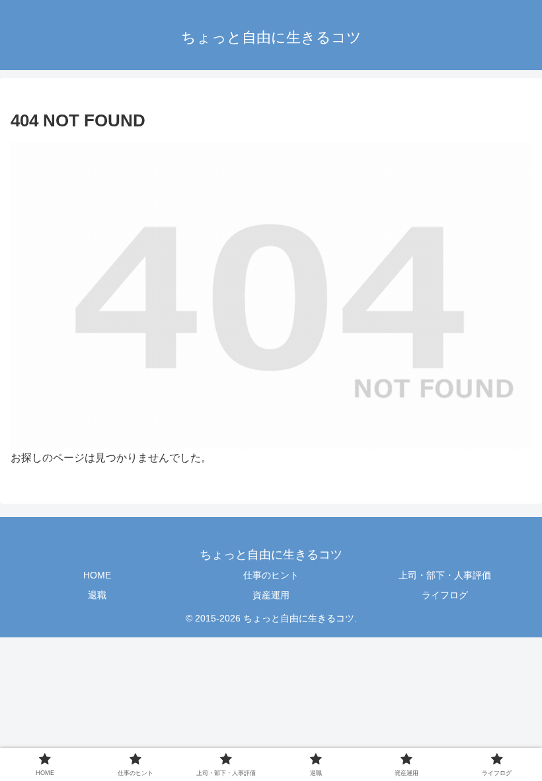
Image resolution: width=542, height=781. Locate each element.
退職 (97, 595)
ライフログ (445, 595)
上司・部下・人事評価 (445, 575)
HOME (97, 575)
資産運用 (271, 595)
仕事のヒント (271, 575)
